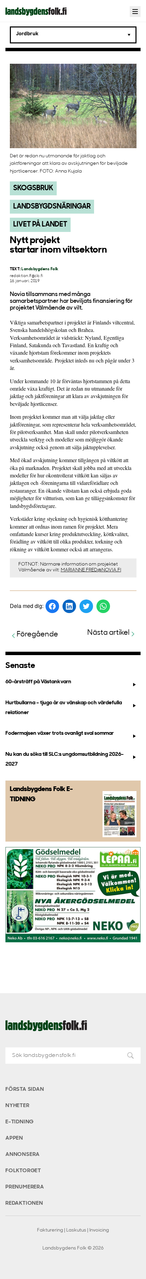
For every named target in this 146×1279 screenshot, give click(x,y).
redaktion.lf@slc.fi (26, 276)
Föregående (37, 634)
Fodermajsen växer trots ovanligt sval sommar (59, 733)
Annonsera (22, 1154)
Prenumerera (24, 1187)
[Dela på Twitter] (86, 606)
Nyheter (17, 1105)
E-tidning (19, 1122)
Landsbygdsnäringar (52, 206)
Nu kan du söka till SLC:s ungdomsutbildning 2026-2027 (64, 759)
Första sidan (24, 1089)
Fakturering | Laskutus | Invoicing (73, 1230)
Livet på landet (40, 224)
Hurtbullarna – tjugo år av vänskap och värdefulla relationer (63, 707)
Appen (14, 1138)
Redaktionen (24, 1203)
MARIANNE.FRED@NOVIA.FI (91, 570)
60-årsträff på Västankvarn (38, 682)
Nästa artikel (108, 632)
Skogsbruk (33, 188)
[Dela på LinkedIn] (69, 606)
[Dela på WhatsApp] (103, 606)
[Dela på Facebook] (52, 606)
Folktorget (23, 1171)
